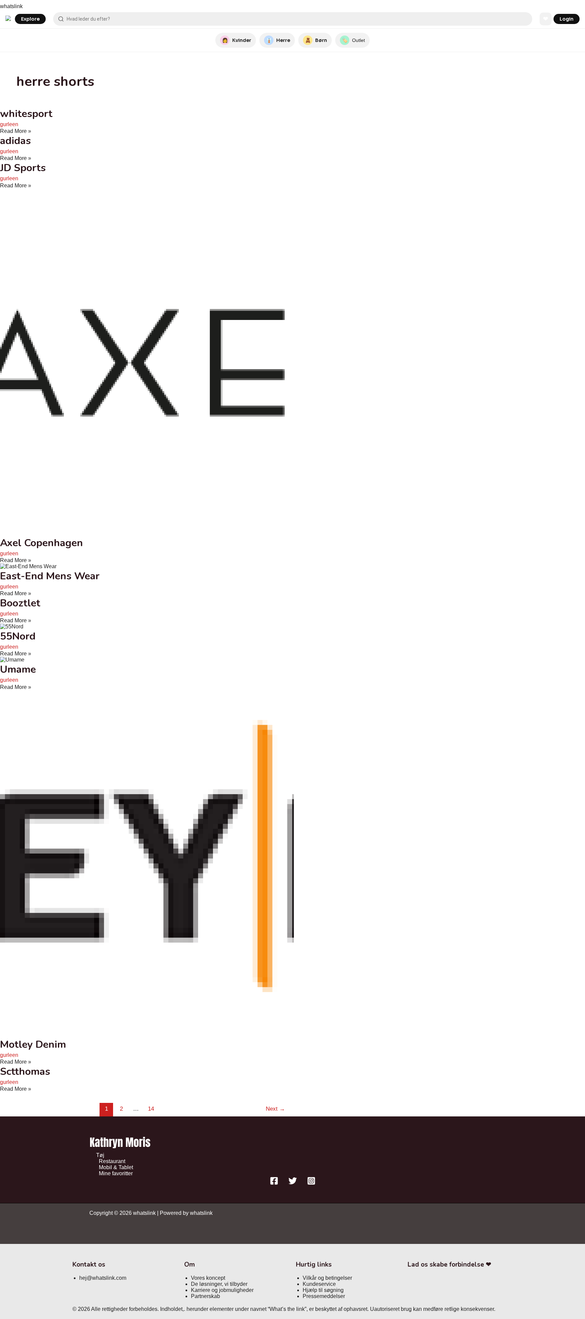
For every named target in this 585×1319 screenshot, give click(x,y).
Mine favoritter (116, 1173)
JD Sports (23, 168)
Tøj (100, 1155)
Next (275, 1109)
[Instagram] (311, 1183)
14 (151, 1109)
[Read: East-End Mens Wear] (28, 566)
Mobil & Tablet (116, 1167)
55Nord (18, 636)
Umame (18, 669)
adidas (15, 141)
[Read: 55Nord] (11, 626)
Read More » (15, 131)
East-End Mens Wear (50, 576)
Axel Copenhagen (41, 543)
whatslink (11, 6)
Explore (30, 19)
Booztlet (20, 603)
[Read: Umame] (12, 660)
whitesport (26, 114)
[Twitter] (292, 1183)
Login (566, 19)
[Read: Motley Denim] (173, 1035)
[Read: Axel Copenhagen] (173, 533)
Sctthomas (25, 1072)
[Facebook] (274, 1183)
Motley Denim (33, 1044)
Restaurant (112, 1161)
